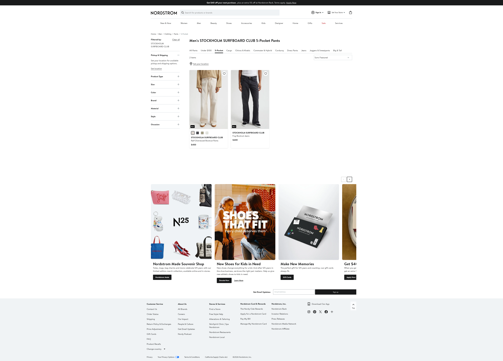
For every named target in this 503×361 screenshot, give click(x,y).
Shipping (151, 319)
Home (295, 23)
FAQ (149, 339)
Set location (156, 68)
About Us (182, 303)
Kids (264, 23)
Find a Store (214, 309)
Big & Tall (337, 50)
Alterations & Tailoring (219, 319)
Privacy (149, 357)
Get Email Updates (186, 329)
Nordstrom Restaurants (220, 332)
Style (153, 116)
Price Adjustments (155, 329)
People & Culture (185, 324)
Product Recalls (154, 343)
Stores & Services (217, 303)
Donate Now (224, 280)
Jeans (303, 50)
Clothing (167, 34)
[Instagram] (308, 312)
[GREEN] (202, 133)
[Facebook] (326, 312)
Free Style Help (216, 314)
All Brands (182, 309)
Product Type (157, 76)
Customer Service (155, 303)
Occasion (155, 124)
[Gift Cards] (308, 222)
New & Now (165, 23)
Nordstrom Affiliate (280, 328)
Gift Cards (287, 277)
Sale (324, 23)
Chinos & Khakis (242, 50)
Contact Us (152, 309)
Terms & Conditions (192, 357)
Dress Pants (292, 50)
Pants (176, 34)
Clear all (176, 39)
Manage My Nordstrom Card (253, 323)
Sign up (335, 292)
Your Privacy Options (166, 357)
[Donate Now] (245, 222)
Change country (154, 348)
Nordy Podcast (185, 334)
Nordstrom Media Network (284, 323)
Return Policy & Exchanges (159, 324)
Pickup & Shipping (159, 55)
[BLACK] (197, 133)
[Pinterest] (314, 312)
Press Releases (278, 318)
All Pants (193, 50)
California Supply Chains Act (216, 357)
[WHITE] (207, 133)
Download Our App (320, 303)
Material (154, 108)
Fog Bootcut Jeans (248, 134)
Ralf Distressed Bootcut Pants (207, 139)
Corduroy (279, 50)
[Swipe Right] (349, 179)
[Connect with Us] (331, 312)
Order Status (152, 314)
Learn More (238, 280)
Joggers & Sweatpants (320, 50)
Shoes (229, 23)
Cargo (229, 50)
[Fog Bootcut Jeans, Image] (250, 99)
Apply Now (291, 2)
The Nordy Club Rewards (251, 308)
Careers (181, 314)
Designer (279, 23)
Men (199, 23)
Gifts (310, 23)
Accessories (246, 23)
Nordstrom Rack (279, 308)
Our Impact (183, 319)
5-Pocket (219, 50)
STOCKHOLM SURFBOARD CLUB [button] (160, 45)
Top (353, 308)
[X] (320, 312)
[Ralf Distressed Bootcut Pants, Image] (208, 99)
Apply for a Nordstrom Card (253, 313)
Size (153, 84)
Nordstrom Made (162, 277)
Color (153, 92)
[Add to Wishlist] (224, 73)
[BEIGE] (193, 133)
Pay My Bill (245, 318)
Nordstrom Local (217, 337)
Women (184, 23)
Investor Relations (280, 313)
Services (339, 23)
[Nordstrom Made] (181, 222)
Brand (153, 100)
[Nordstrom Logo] (164, 13)
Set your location (201, 63)
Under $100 (206, 50)
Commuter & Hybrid (262, 50)
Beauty (214, 23)
